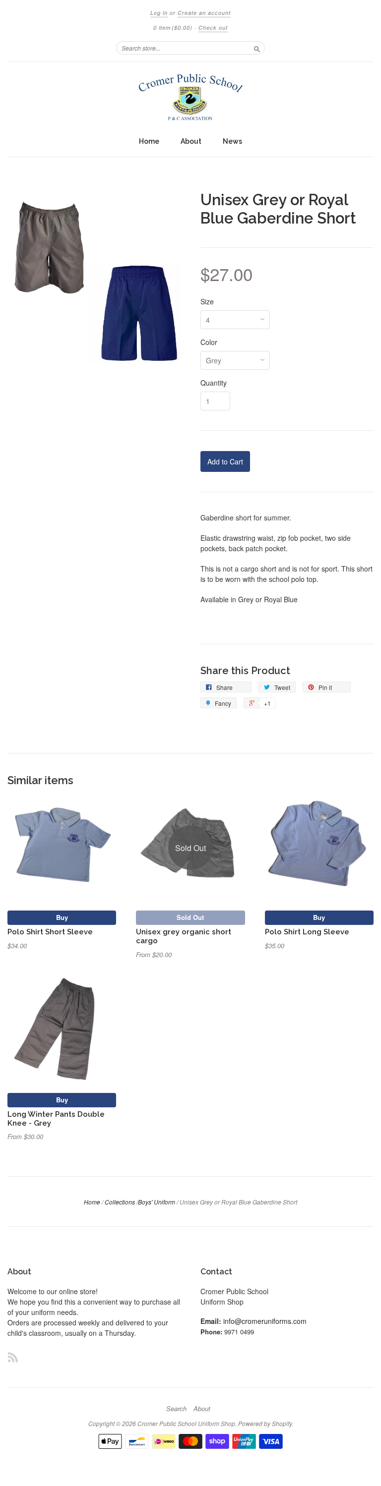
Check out (213, 27)
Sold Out (190, 917)
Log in (159, 12)
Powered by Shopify (265, 1423)
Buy (62, 917)
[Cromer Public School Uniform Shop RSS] (12, 1357)
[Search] (257, 48)
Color (208, 342)
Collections (120, 1202)
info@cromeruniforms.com (265, 1321)
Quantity (213, 383)
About (191, 141)
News (232, 141)
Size (207, 301)
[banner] (190, 96)
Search (176, 1408)
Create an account (204, 12)
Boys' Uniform (156, 1202)
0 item (172, 27)
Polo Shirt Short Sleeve (50, 931)
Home (149, 141)
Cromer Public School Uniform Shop (186, 1423)
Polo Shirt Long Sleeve (307, 931)
